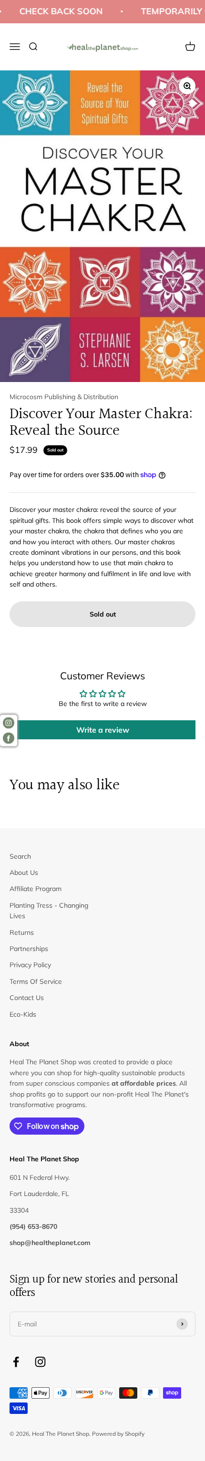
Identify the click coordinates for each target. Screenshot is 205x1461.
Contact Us (27, 997)
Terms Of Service (36, 981)
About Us (24, 872)
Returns (22, 932)
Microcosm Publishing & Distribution (64, 396)
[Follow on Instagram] (40, 1361)
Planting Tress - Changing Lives (49, 910)
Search (20, 856)
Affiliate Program (36, 888)
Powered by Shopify (118, 1433)
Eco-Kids (23, 1014)
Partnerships (29, 948)
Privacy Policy (30, 965)
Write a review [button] (102, 730)
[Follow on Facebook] (16, 1361)
